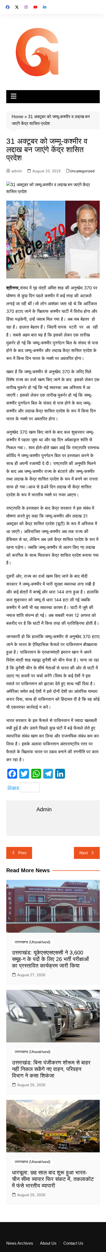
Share (13, 787)
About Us (48, 1243)
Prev (22, 852)
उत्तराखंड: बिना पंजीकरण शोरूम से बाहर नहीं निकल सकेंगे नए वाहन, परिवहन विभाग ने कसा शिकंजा (51, 1069)
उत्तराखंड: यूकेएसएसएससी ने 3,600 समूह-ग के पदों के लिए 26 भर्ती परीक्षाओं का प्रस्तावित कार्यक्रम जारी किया (50, 959)
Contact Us (73, 1243)
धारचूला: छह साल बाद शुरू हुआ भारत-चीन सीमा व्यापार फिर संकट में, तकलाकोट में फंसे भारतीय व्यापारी (53, 1179)
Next (83, 852)
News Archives (19, 1243)
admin (16, 171)
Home (17, 116)
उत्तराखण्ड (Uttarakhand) (32, 942)
